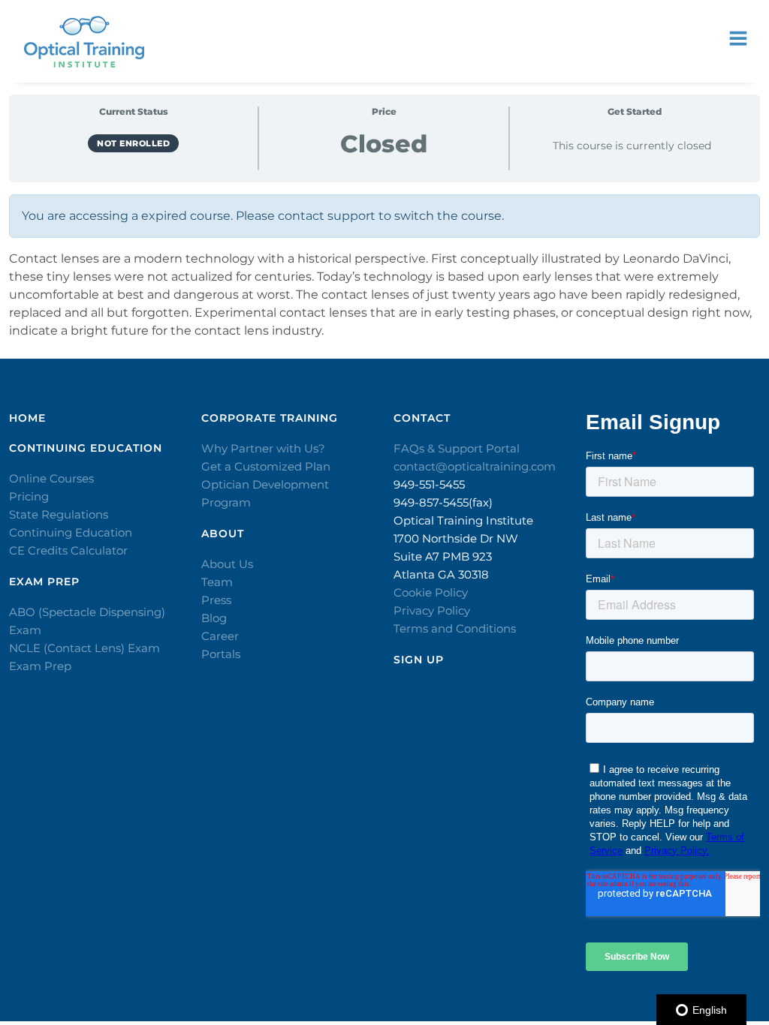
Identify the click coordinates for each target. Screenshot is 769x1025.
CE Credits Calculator (68, 550)
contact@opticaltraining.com (475, 466)
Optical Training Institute (463, 520)
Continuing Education (70, 532)
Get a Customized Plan (265, 466)
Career (220, 636)
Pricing (29, 496)
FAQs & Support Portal (457, 448)
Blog (214, 618)
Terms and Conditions (455, 628)
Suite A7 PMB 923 (443, 556)
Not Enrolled (133, 143)
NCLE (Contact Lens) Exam (84, 648)
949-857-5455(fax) (443, 502)
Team (217, 582)
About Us (227, 564)
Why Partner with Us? (263, 448)
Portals (220, 654)
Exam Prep (40, 666)
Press (216, 600)
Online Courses (51, 478)
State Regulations (58, 514)
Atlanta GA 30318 (441, 574)
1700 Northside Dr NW (456, 538)
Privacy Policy (432, 610)
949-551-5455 (429, 484)
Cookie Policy (431, 592)
